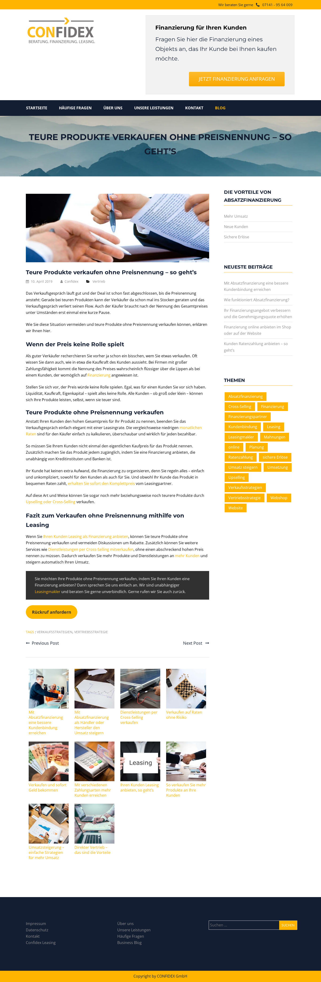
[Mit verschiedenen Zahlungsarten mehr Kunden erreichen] (94, 779)
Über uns (112, 107)
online (233, 447)
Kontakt (194, 107)
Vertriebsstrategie (91, 632)
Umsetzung (277, 467)
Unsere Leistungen (153, 107)
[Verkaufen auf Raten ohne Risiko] (186, 707)
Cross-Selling (239, 406)
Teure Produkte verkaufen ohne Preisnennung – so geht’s (111, 272)
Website (235, 507)
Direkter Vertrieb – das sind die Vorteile (92, 850)
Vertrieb (99, 281)
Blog (220, 107)
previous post (45, 643)
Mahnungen (274, 437)
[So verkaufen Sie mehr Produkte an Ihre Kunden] (186, 779)
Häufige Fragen (75, 107)
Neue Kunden (236, 226)
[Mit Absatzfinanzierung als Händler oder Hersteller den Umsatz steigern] (94, 707)
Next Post (193, 643)
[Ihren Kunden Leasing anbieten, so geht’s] (140, 779)
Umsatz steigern (243, 467)
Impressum (36, 923)
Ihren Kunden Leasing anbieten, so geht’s (139, 787)
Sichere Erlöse (236, 237)
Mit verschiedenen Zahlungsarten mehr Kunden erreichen (92, 790)
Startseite (36, 107)
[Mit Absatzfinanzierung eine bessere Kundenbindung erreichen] (48, 707)
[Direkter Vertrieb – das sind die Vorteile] (94, 842)
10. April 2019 (41, 281)
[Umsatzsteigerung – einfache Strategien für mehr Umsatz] (48, 842)
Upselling (236, 477)
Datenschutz (37, 930)
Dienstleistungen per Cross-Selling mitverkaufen (90, 549)
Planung (256, 447)
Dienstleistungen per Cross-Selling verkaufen (138, 717)
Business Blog (129, 942)
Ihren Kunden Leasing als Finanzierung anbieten (85, 536)
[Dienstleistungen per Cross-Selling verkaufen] (140, 707)
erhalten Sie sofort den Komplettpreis (101, 483)
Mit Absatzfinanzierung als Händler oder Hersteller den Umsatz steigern (91, 722)
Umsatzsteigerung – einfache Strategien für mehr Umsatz (46, 852)
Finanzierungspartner (247, 416)
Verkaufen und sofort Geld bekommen (48, 787)
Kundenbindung (242, 426)
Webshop (278, 497)
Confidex (71, 281)
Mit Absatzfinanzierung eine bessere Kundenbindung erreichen (46, 722)
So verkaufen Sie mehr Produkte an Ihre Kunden (186, 790)
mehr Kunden (187, 555)
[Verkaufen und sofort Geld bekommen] (48, 779)
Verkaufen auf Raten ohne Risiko (184, 715)
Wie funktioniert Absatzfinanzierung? (256, 299)
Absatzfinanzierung (245, 396)
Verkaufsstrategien (54, 632)
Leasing (273, 426)
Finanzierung (98, 375)
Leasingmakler (47, 591)
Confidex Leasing (41, 942)
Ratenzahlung (240, 457)
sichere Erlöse (275, 457)
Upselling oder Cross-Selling (50, 501)
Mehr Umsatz (236, 216)
